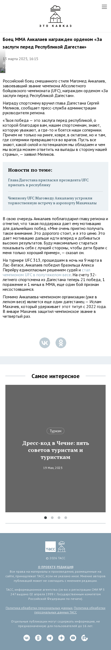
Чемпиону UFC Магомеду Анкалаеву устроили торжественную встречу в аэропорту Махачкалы (52, 200)
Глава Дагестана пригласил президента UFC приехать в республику (48, 182)
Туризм (55, 430)
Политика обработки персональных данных (39, 608)
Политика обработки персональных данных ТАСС (69, 610)
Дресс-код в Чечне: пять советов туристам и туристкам (55, 450)
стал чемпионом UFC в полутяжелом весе (46, 272)
